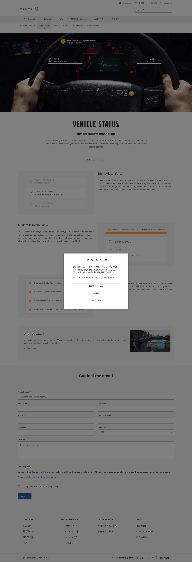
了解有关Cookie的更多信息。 (105, 278)
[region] (96, 281)
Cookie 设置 (96, 300)
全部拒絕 (96, 293)
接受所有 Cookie (96, 286)
